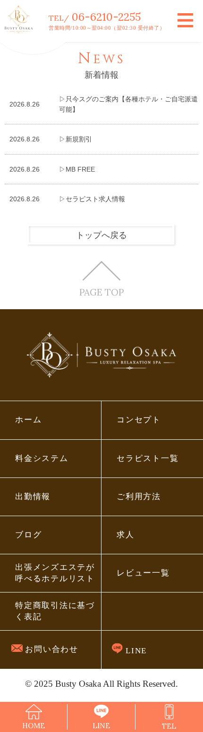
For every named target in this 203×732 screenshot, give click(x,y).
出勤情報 (33, 496)
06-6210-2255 (106, 17)
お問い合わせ (50, 649)
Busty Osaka (78, 684)
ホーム (28, 419)
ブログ (28, 534)
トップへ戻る (101, 235)
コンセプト (139, 419)
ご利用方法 (139, 496)
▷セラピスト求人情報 (92, 199)
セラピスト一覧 (147, 458)
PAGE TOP (101, 292)
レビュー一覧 (143, 572)
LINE (135, 650)
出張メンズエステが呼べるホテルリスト (54, 573)
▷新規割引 (75, 139)
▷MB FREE (77, 169)
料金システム (41, 458)
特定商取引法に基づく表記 (54, 611)
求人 (125, 534)
